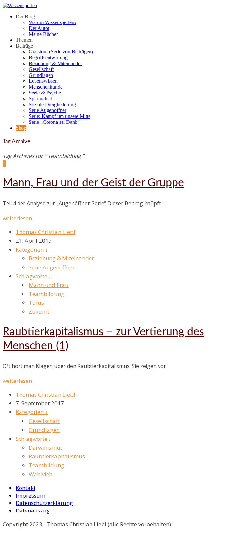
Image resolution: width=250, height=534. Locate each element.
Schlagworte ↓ (33, 276)
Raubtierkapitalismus (57, 456)
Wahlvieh (40, 474)
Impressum (30, 495)
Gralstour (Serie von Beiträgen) (61, 51)
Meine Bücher (43, 34)
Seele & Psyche (45, 92)
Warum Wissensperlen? (52, 22)
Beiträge (24, 46)
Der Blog (25, 16)
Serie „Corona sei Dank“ (54, 122)
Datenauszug (33, 510)
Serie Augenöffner (47, 110)
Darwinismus (46, 447)
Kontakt (25, 488)
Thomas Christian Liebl (45, 232)
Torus (36, 302)
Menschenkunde (45, 87)
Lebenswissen (43, 81)
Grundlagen (41, 75)
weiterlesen (17, 218)
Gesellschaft (41, 69)
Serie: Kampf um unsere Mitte (59, 116)
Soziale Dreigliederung (52, 104)
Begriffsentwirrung (48, 57)
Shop (21, 128)
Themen (24, 40)
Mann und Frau (49, 285)
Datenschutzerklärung (44, 503)
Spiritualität (40, 98)
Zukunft (39, 311)
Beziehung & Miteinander (55, 63)
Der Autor (39, 28)
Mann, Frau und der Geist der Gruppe (93, 183)
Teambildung (46, 293)
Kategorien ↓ (32, 249)
